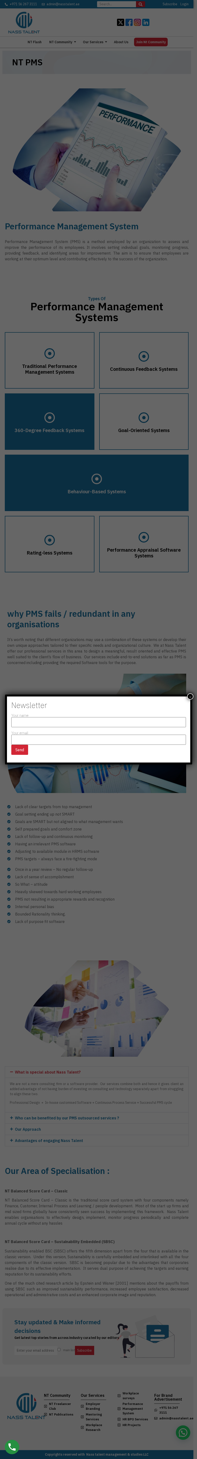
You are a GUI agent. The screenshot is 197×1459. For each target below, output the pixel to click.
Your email (19, 733)
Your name (20, 715)
